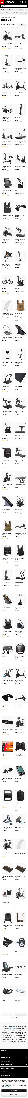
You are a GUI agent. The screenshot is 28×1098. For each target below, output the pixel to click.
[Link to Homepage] (10, 2)
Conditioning (7, 17)
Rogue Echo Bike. (12, 1028)
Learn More (6, 1086)
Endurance (13, 17)
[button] (2, 6)
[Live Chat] (20, 2)
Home (2, 17)
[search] (14, 6)
